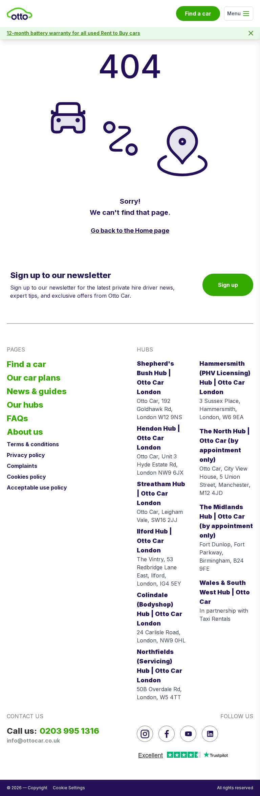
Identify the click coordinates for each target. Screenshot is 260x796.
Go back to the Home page (130, 230)
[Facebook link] (166, 734)
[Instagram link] (145, 734)
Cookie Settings (69, 787)
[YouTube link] (188, 734)
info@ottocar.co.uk (33, 740)
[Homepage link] (19, 13)
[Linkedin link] (210, 734)
